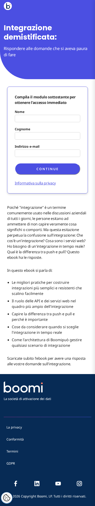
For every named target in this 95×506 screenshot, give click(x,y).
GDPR (10, 463)
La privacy (14, 427)
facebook (15, 483)
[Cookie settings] (6, 498)
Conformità (15, 439)
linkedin (36, 483)
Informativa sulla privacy (35, 183)
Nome (19, 111)
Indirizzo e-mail (27, 146)
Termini (12, 451)
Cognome (22, 129)
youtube (58, 483)
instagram (79, 483)
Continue (47, 169)
